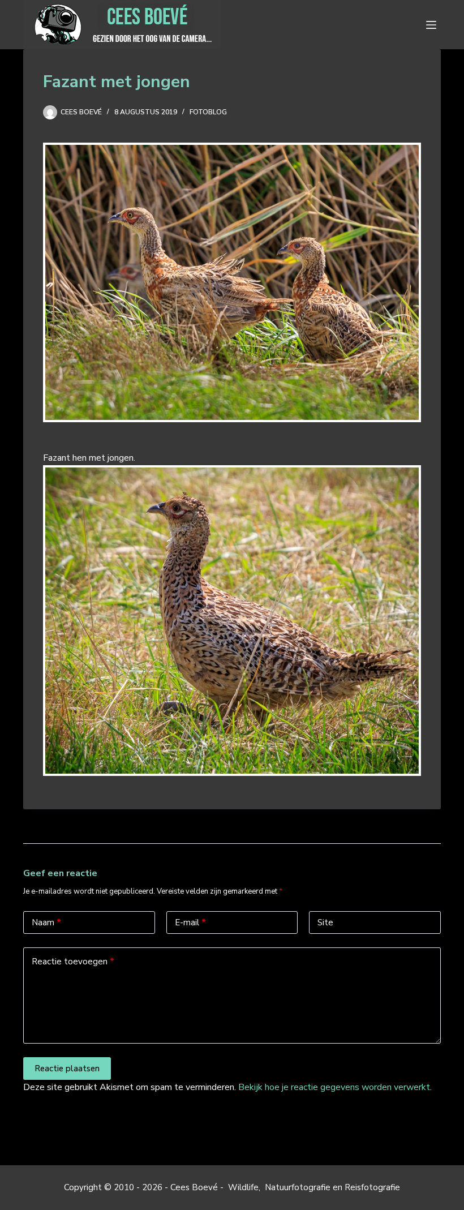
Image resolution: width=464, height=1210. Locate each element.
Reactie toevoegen (73, 961)
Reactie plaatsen (67, 1068)
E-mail (190, 922)
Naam (46, 922)
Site (325, 922)
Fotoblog (208, 112)
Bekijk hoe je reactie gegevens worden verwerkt (334, 1087)
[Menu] (433, 25)
